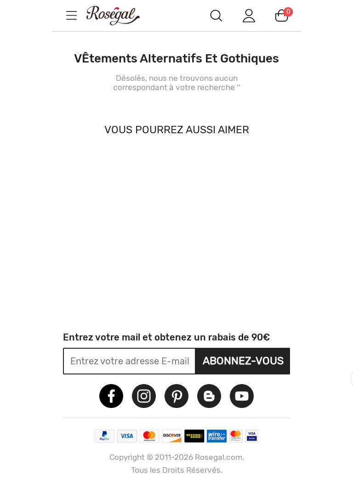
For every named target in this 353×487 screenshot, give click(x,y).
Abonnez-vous (243, 360)
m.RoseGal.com (121, 15)
